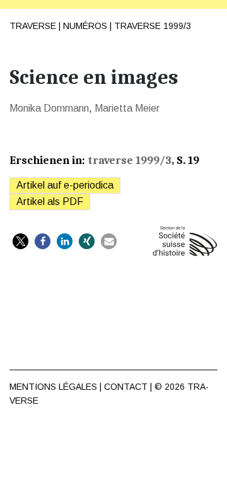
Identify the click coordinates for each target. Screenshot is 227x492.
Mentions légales (53, 387)
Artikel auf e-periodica (65, 185)
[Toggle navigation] (207, 19)
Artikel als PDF (49, 201)
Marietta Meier (127, 108)
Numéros (85, 26)
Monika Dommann (49, 108)
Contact (126, 387)
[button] (20, 241)
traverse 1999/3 (152, 26)
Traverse (32, 26)
